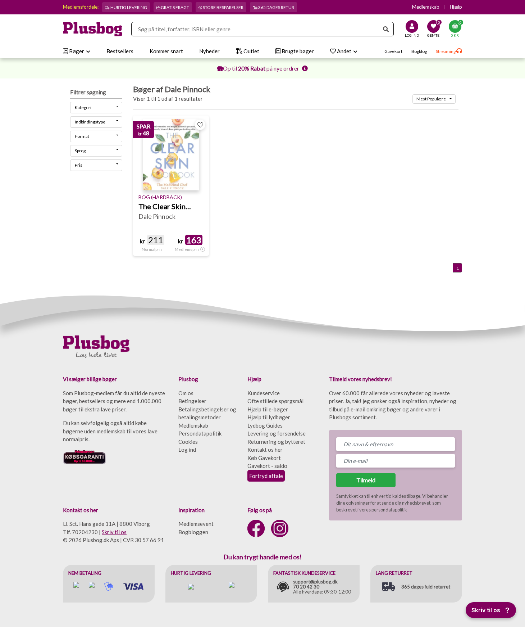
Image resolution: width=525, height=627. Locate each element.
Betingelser (192, 401)
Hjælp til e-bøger (267, 409)
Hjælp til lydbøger (268, 417)
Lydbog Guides (265, 425)
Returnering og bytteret (276, 441)
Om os (185, 393)
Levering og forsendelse (276, 433)
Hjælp (456, 7)
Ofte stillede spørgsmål (275, 401)
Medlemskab (425, 7)
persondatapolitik (389, 510)
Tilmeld (365, 480)
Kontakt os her (265, 449)
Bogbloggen (193, 532)
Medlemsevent (196, 523)
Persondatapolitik (200, 433)
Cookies (188, 441)
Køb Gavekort (264, 458)
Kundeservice (263, 393)
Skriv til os (114, 532)
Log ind (187, 449)
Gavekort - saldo (267, 466)
